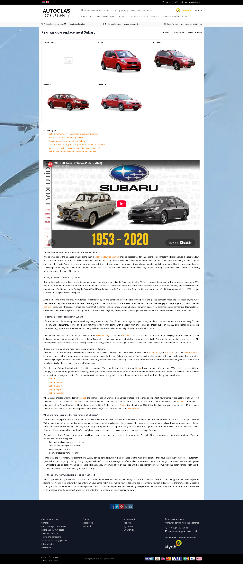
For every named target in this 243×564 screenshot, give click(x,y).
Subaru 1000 (189, 352)
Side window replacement (165, 16)
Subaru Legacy (55, 386)
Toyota (123, 405)
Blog (184, 16)
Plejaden (127, 335)
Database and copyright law (54, 540)
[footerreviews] (183, 544)
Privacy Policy (47, 544)
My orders (128, 526)
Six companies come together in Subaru (67, 141)
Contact (45, 522)
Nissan (138, 368)
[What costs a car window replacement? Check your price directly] (60, 13)
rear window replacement (108, 256)
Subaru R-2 (54, 378)
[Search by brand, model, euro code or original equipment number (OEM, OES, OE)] (81, 10)
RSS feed (87, 526)
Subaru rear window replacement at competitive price (73, 134)
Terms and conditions (51, 537)
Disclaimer (46, 547)
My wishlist (129, 529)
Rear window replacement (133, 16)
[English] (48, 2)
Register (127, 522)
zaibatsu (47, 307)
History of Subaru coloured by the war (66, 137)
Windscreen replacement (103, 16)
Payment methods (49, 533)
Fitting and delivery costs (52, 529)
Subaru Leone (55, 382)
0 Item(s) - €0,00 (171, 2)
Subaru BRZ (133, 408)
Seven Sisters (102, 335)
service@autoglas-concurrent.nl (182, 531)
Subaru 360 (170, 352)
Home (84, 16)
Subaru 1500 (154, 352)
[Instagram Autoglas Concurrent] (130, 506)
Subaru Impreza (56, 389)
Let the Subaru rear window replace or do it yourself (72, 151)
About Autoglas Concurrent (53, 526)
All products (88, 522)
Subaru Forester (56, 393)
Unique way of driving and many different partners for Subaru (77, 144)
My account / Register (193, 2)
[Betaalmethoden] (149, 558)
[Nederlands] (44, 2)
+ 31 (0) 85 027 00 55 (178, 527)
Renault (82, 397)
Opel (75, 401)
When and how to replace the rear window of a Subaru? (74, 148)
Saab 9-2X (181, 401)
